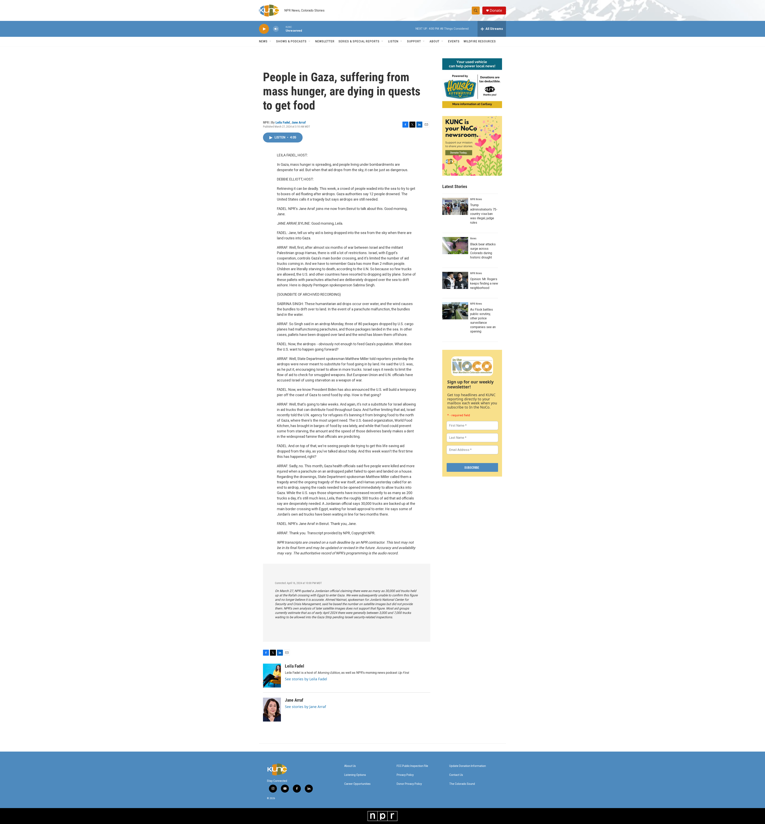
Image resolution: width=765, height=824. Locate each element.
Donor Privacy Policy (409, 783)
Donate (496, 10)
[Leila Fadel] (272, 675)
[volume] (276, 28)
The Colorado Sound (462, 783)
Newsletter (324, 41)
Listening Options (355, 774)
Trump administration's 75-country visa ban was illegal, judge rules (483, 213)
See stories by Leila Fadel (306, 679)
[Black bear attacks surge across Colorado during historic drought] (455, 245)
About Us (350, 766)
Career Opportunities (357, 783)
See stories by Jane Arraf (305, 706)
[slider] (282, 29)
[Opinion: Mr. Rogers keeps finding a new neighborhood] (455, 280)
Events (454, 41)
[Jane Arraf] (272, 710)
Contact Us (456, 774)
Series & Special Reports (359, 41)
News (473, 238)
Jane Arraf (298, 122)
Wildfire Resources (480, 41)
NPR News (476, 199)
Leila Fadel (283, 122)
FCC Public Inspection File (412, 766)
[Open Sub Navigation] (270, 41)
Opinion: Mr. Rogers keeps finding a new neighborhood (484, 283)
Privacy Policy (405, 774)
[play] (264, 29)
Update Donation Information (467, 766)
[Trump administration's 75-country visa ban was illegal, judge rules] (455, 206)
